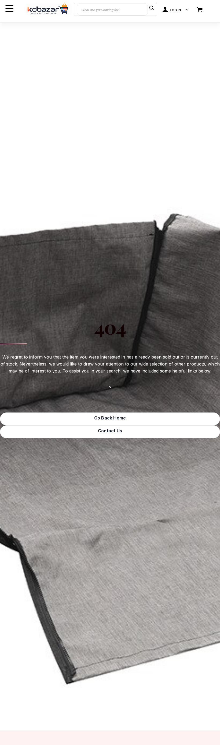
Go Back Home (110, 418)
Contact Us (110, 430)
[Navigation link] (200, 10)
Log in (175, 10)
